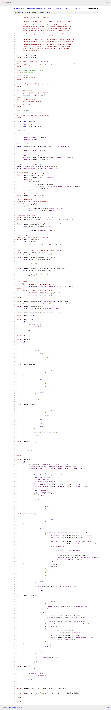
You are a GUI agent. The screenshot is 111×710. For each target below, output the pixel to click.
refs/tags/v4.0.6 (44, 8)
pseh (71, 8)
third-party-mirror (20, 8)
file (48, 12)
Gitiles (10, 707)
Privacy (15, 707)
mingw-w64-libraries (60, 8)
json (107, 707)
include (77, 8)
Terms (20, 707)
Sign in (107, 3)
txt (104, 707)
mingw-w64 (32, 8)
